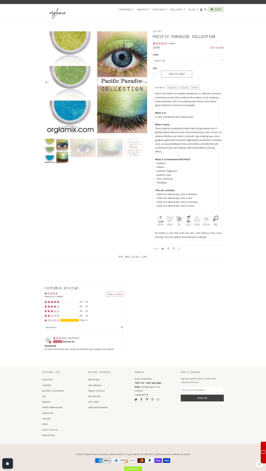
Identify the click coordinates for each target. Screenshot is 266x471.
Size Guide (217, 47)
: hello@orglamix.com (147, 386)
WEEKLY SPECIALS (96, 390)
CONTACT (139, 390)
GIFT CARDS (93, 401)
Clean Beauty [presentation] (160, 87)
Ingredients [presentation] (172, 87)
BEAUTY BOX (94, 379)
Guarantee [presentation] (184, 87)
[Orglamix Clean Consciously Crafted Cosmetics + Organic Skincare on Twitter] (136, 399)
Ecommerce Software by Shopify (176, 454)
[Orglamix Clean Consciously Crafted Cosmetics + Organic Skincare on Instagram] (152, 399)
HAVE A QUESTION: (143, 378)
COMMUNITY (141, 394)
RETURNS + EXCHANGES (53, 390)
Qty (155, 68)
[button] (160, 43)
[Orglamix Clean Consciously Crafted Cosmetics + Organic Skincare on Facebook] (141, 399)
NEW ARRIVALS (95, 385)
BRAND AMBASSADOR (52, 407)
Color (156, 54)
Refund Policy (48, 435)
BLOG (193, 9)
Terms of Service (50, 429)
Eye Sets (157, 31)
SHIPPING (46, 385)
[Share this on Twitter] (162, 249)
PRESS (45, 424)
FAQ (44, 396)
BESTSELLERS (94, 396)
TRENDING (125, 9)
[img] (60, 338)
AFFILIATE (46, 401)
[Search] (205, 10)
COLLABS (46, 418)
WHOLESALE (47, 413)
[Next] (145, 82)
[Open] (7, 463)
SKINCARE (160, 9)
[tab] (160, 87)
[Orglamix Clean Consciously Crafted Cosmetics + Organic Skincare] (57, 13)
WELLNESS (177, 9)
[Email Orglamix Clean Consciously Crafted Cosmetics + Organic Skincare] (158, 399)
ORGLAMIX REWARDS (98, 407)
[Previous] (47, 82)
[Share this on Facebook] (167, 249)
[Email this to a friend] (178, 249)
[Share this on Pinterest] (173, 249)
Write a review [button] (115, 294)
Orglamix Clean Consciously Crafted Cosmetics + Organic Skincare (112, 454)
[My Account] (201, 10)
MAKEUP (143, 9)
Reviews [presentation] (195, 87)
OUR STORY (47, 379)
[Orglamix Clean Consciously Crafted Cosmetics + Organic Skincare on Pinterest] (147, 399)
